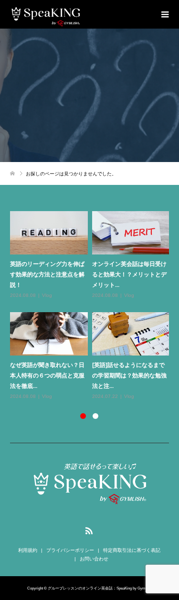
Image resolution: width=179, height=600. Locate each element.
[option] (92, 306)
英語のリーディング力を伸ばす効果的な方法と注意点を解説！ (47, 274)
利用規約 (27, 550)
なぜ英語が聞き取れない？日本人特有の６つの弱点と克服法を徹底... (47, 375)
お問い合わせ (94, 558)
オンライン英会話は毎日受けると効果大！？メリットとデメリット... (129, 274)
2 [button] (95, 416)
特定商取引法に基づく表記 (131, 550)
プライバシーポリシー (70, 550)
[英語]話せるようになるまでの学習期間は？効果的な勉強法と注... (129, 375)
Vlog (47, 295)
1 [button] (83, 416)
